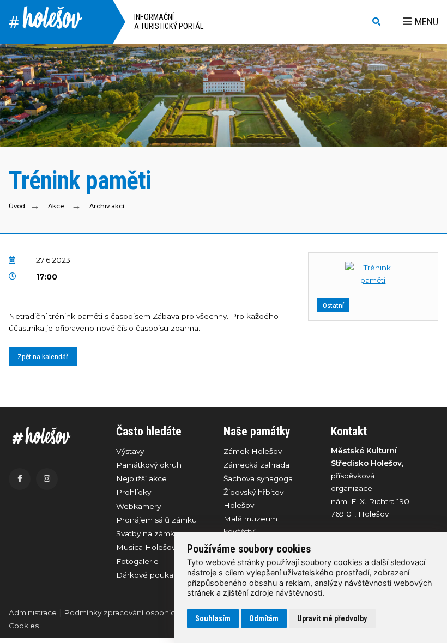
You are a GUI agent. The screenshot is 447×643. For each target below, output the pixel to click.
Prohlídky (133, 492)
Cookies (24, 625)
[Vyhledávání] (376, 22)
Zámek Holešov (253, 451)
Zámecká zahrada (256, 464)
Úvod (17, 206)
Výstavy (130, 451)
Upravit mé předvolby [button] (332, 618)
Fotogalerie (137, 561)
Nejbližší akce (141, 478)
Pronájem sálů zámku (156, 519)
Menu (426, 21)
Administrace (33, 612)
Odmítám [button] (264, 618)
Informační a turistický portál (168, 22)
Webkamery (138, 506)
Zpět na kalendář (42, 356)
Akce (56, 206)
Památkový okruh (149, 464)
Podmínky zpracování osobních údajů (133, 612)
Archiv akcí (106, 206)
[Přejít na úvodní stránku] (51, 435)
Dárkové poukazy (149, 575)
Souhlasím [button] (213, 618)
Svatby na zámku (147, 533)
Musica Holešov (146, 547)
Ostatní (333, 305)
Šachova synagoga (258, 478)
